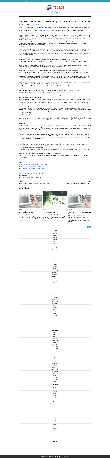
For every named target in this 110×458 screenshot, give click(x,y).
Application (55, 389)
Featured (25, 175)
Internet (55, 412)
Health (55, 408)
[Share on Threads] (42, 173)
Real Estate (55, 420)
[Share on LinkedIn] (28, 173)
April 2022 (55, 319)
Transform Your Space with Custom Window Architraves (33, 168)
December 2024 (55, 272)
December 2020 (55, 344)
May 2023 (55, 311)
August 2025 (55, 256)
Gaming (55, 405)
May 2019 (55, 379)
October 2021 (55, 328)
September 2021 (55, 330)
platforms (36, 177)
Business (55, 393)
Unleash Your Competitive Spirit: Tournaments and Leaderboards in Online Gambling (79, 212)
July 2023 (55, 307)
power (40, 177)
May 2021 (55, 334)
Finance (55, 403)
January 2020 (55, 363)
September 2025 (55, 253)
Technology (55, 432)
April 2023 (55, 313)
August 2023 (55, 305)
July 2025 (55, 258)
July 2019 (55, 375)
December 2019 (55, 365)
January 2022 (55, 324)
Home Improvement (55, 410)
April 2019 (55, 381)
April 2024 (55, 289)
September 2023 (55, 303)
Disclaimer (56, 437)
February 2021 (55, 340)
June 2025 (55, 260)
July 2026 (55, 235)
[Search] (90, 17)
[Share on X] (26, 173)
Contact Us (44, 437)
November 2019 (55, 367)
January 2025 (55, 270)
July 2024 (55, 282)
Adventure (55, 387)
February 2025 (55, 268)
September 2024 (55, 278)
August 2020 (55, 350)
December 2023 (55, 297)
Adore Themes (66, 456)
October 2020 (55, 346)
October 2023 (55, 301)
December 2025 (55, 247)
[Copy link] (45, 173)
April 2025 (55, 264)
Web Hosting (55, 434)
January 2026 (55, 245)
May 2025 (55, 262)
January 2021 (55, 342)
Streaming (55, 428)
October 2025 (55, 251)
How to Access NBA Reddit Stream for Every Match (32, 166)
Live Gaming (55, 414)
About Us (51, 437)
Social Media (55, 424)
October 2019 (55, 369)
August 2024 (55, 280)
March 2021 (55, 338)
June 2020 (55, 355)
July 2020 (55, 352)
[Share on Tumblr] (39, 173)
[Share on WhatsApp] (31, 173)
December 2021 (55, 326)
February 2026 (55, 243)
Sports (55, 426)
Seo (55, 422)
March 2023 (55, 315)
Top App (55, 12)
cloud (23, 177)
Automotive (55, 391)
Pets (55, 418)
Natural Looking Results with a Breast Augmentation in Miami (53, 211)
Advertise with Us (64, 437)
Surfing (55, 430)
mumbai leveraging (29, 177)
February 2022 (55, 322)
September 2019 (55, 371)
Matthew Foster (34, 24)
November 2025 (55, 249)
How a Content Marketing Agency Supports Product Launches (34, 164)
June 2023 (55, 309)
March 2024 (55, 291)
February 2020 (55, 361)
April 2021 (55, 336)
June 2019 (55, 377)
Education (55, 397)
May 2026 (55, 239)
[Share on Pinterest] (34, 173)
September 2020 (55, 348)
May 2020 (55, 357)
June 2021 (55, 332)
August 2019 (55, 373)
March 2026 (55, 241)
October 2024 (55, 276)
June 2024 (55, 284)
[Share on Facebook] (23, 173)
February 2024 (55, 293)
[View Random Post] (89, 17)
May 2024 (55, 286)
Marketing (55, 416)
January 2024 (55, 295)
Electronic (55, 399)
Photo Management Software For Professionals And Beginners (27, 211)
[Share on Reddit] (37, 173)
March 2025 (55, 266)
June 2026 (55, 237)
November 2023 (55, 299)
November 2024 (55, 274)
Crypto (55, 395)
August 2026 (55, 233)
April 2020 (55, 359)
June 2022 (55, 317)
